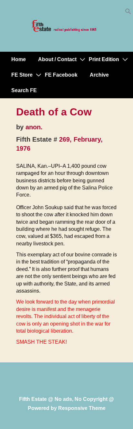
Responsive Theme (82, 408)
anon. (34, 127)
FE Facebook (61, 75)
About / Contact (57, 59)
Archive (99, 75)
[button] (128, 13)
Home (18, 59)
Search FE (24, 90)
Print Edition (104, 59)
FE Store (22, 75)
